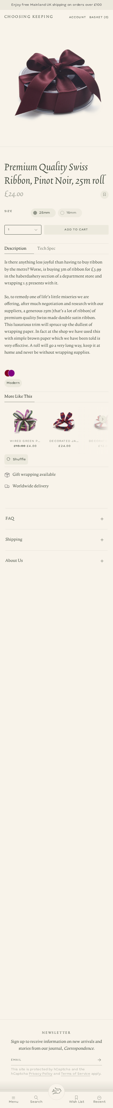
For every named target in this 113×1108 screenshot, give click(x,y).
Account (77, 17)
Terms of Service (75, 1074)
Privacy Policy (40, 1074)
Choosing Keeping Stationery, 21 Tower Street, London (28, 17)
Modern (13, 383)
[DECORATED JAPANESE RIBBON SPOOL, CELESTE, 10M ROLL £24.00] (64, 421)
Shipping (13, 539)
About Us (14, 560)
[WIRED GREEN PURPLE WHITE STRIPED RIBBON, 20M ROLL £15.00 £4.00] (25, 421)
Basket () (99, 17)
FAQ (9, 518)
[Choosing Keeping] (56, 1092)
